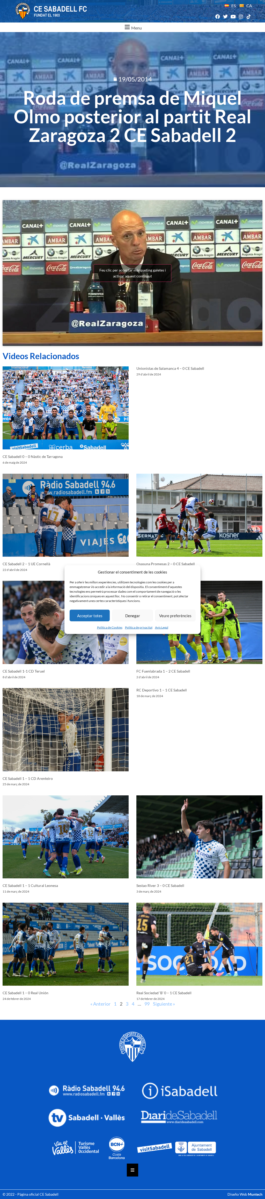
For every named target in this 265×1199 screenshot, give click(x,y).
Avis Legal (161, 627)
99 (147, 1004)
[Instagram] (241, 16)
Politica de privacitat (138, 627)
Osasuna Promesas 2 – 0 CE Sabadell (165, 564)
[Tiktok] (249, 16)
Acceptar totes (89, 615)
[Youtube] (233, 16)
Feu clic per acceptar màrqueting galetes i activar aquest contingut (132, 273)
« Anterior (100, 1004)
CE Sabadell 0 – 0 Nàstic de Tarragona (33, 456)
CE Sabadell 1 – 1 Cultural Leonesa (30, 885)
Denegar (132, 615)
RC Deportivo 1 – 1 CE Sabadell (161, 690)
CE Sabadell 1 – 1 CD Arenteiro (28, 778)
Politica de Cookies (109, 627)
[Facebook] (217, 16)
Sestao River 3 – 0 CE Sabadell (160, 885)
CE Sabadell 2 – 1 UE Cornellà (26, 564)
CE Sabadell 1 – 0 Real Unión (25, 993)
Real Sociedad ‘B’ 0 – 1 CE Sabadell (164, 993)
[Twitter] (225, 16)
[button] (132, 27)
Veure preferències (175, 615)
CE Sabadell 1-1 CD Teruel (24, 671)
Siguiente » (164, 1004)
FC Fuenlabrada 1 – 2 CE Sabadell (163, 671)
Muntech (255, 1194)
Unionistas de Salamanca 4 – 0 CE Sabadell (170, 368)
